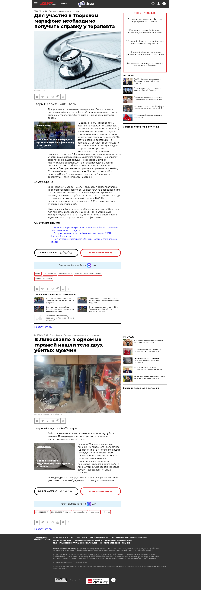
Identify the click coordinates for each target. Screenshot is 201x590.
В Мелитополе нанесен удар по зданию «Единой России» (147, 89)
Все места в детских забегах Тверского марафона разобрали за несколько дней (60, 309)
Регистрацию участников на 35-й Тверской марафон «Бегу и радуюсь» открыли (103, 309)
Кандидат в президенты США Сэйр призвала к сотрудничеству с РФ (149, 107)
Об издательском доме (63, 537)
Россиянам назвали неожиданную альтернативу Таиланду (148, 341)
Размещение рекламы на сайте (88, 540)
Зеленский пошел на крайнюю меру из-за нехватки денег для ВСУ (149, 377)
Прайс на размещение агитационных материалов (75, 543)
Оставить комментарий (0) (100, 253)
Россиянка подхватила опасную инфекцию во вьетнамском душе (148, 98)
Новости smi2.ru (43, 327)
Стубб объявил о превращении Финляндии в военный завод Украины (147, 81)
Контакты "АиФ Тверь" (62, 540)
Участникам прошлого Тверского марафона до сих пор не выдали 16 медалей (104, 300)
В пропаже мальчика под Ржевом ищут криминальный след (145, 20)
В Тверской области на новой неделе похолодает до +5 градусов (145, 42)
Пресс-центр (82, 537)
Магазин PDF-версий (99, 537)
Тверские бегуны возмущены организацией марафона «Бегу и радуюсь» (60, 300)
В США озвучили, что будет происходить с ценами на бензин (148, 368)
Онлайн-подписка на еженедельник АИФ (129, 537)
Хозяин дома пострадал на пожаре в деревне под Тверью (144, 64)
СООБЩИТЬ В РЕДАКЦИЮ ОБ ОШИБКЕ (115, 543)
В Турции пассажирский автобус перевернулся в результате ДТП (148, 350)
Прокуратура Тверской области (48, 414)
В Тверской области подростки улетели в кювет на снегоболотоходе (145, 53)
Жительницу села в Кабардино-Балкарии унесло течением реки (145, 31)
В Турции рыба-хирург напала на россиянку (148, 116)
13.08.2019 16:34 (40, 11)
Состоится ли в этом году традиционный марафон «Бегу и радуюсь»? (60, 318)
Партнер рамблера (76, 580)
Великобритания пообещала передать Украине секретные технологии (146, 360)
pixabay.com (39, 90)
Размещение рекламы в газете (118, 540)
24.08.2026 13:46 (41, 335)
